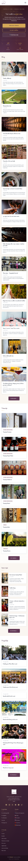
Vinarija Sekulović (7, 479)
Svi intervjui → (14, 631)
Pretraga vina (4, 822)
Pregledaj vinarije (14, 25)
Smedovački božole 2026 (9, 696)
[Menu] (25, 2)
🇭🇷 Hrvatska (17, 818)
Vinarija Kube (6, 527)
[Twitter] (12, 805)
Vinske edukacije (7, 78)
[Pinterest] (15, 805)
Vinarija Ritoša (6, 551)
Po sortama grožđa (5, 813)
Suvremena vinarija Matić (15, 575)
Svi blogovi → (14, 398)
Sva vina (3, 820)
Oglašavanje (4, 845)
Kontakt (3, 836)
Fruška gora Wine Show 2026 (10, 664)
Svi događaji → (14, 775)
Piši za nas (4, 843)
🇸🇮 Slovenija (17, 820)
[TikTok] (22, 805)
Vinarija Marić (6, 503)
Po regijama (4, 815)
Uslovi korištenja (5, 848)
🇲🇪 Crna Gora (17, 822)
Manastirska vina (7, 106)
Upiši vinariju (4, 838)
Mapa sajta (4, 850)
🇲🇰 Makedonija (18, 825)
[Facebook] (6, 805)
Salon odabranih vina (8, 356)
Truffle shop (12, 588)
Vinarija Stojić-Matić (8, 456)
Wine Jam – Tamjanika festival (10, 273)
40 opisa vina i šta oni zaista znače (11, 216)
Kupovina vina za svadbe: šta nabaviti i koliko (14, 301)
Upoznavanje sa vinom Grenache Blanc (12, 188)
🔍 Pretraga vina (14, 35)
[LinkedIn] (18, 805)
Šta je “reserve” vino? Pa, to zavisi (11, 328)
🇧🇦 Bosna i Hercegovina (19, 813)
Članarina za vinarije (5, 841)
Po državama (4, 818)
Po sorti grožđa (14, 30)
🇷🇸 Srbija (16, 815)
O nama (3, 833)
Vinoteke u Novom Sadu (9, 161)
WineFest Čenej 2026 (8, 768)
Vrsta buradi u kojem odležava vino (11, 133)
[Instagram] (9, 805)
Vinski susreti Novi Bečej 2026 (10, 687)
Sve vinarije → (14, 558)
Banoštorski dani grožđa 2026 (10, 719)
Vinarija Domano (7, 432)
